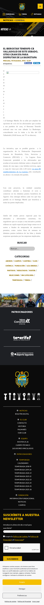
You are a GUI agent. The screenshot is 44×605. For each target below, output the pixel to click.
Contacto (22, 422)
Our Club (22, 432)
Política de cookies (10, 601)
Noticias (23, 410)
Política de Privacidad (24, 601)
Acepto (22, 582)
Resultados (22, 270)
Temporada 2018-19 (23, 466)
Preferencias (22, 595)
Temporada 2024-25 (23, 486)
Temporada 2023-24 (22, 482)
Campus (17, 261)
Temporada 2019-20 (22, 469)
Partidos (11, 270)
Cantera (27, 261)
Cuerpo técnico (23, 445)
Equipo (24, 438)
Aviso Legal (35, 601)
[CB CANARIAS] (22, 1)
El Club (23, 419)
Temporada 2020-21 (23, 473)
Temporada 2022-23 (23, 479)
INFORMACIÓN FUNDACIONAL (22, 498)
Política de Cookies (20, 536)
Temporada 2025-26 (23, 489)
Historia (22, 426)
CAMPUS (22, 505)
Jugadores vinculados (22, 448)
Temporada (17, 280)
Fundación (20, 265)
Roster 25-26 (22, 441)
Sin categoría (27, 275)
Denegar (22, 588)
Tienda (27, 280)
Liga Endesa (32, 265)
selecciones (14, 275)
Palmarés (22, 429)
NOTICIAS (8, 20)
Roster (32, 270)
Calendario (23, 463)
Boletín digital (22, 413)
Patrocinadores (24, 454)
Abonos (9, 261)
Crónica (9, 265)
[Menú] (40, 6)
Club (35, 261)
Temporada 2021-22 (23, 476)
